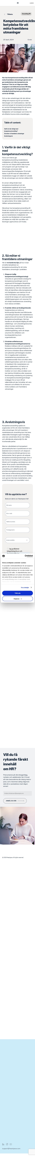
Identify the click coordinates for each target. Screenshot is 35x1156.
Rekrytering (6, 986)
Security (5, 1130)
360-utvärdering (8, 970)
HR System (6, 1085)
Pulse (4, 951)
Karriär (4, 1062)
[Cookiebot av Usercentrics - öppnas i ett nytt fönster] (25, 556)
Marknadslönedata (9, 1022)
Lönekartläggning (8, 1013)
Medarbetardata (8, 913)
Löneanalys (6, 1017)
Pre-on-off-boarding (9, 936)
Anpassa (16, 598)
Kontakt (5, 1049)
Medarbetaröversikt (9, 922)
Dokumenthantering (9, 931)
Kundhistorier (7, 1058)
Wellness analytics (9, 999)
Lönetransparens (8, 1026)
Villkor (4, 1126)
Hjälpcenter (6, 1112)
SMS (4, 990)
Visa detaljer (25, 587)
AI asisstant (6, 940)
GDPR (4, 1135)
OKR (3, 961)
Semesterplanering (9, 976)
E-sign (4, 995)
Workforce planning (9, 904)
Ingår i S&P (6, 1067)
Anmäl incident (7, 1108)
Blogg (8, 609)
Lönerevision (7, 1008)
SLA (3, 1103)
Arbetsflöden (7, 908)
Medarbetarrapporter (9, 926)
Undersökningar (8, 956)
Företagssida (7, 917)
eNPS (4, 947)
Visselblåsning (7, 981)
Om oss (5, 1053)
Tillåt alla (17, 593)
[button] (26, 14)
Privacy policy (7, 1121)
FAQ (3, 1099)
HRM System (7, 1089)
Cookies (5, 1140)
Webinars (5, 1080)
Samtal (4, 965)
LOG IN (32, 3)
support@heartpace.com (11, 1148)
